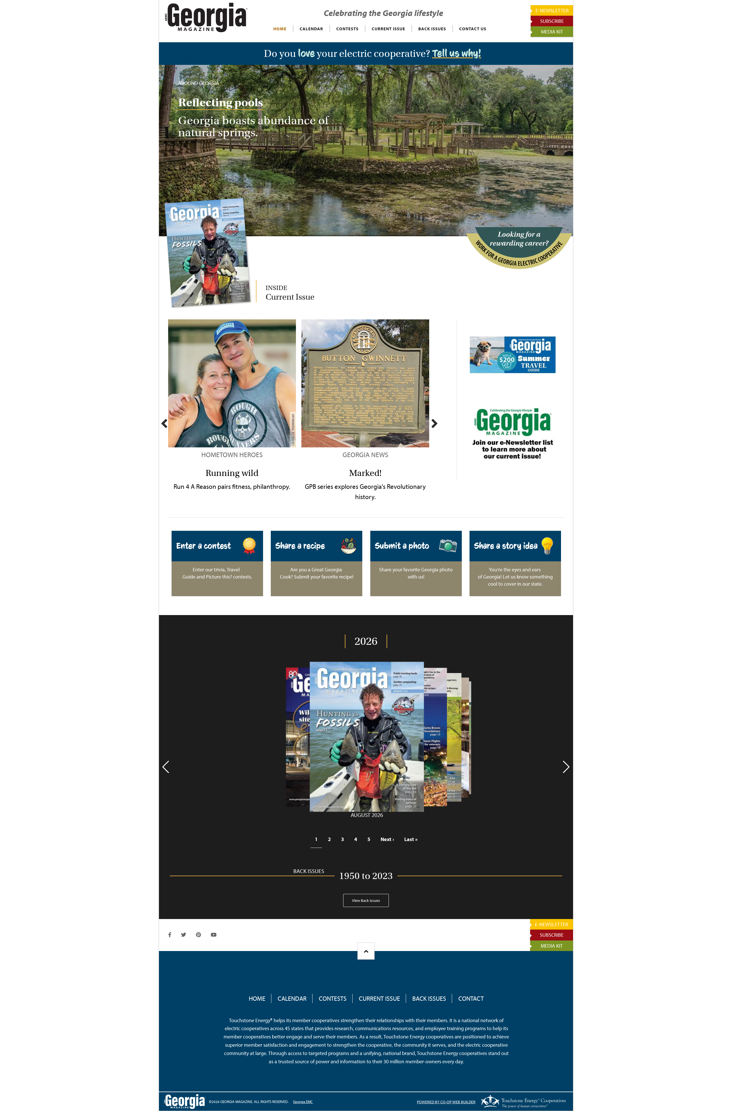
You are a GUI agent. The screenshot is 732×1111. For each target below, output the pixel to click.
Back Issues (429, 998)
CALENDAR (311, 28)
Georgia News (365, 454)
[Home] (206, 17)
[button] (166, 767)
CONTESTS (347, 28)
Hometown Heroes (232, 454)
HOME (280, 28)
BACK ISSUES (432, 28)
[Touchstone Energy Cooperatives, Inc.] (523, 1101)
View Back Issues (366, 900)
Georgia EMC (303, 1101)
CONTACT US (472, 28)
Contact (471, 998)
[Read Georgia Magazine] (207, 253)
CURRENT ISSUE (388, 28)
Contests (333, 998)
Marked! (365, 473)
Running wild (232, 473)
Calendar (292, 998)
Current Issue (379, 998)
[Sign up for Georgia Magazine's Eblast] (513, 435)
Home (257, 998)
